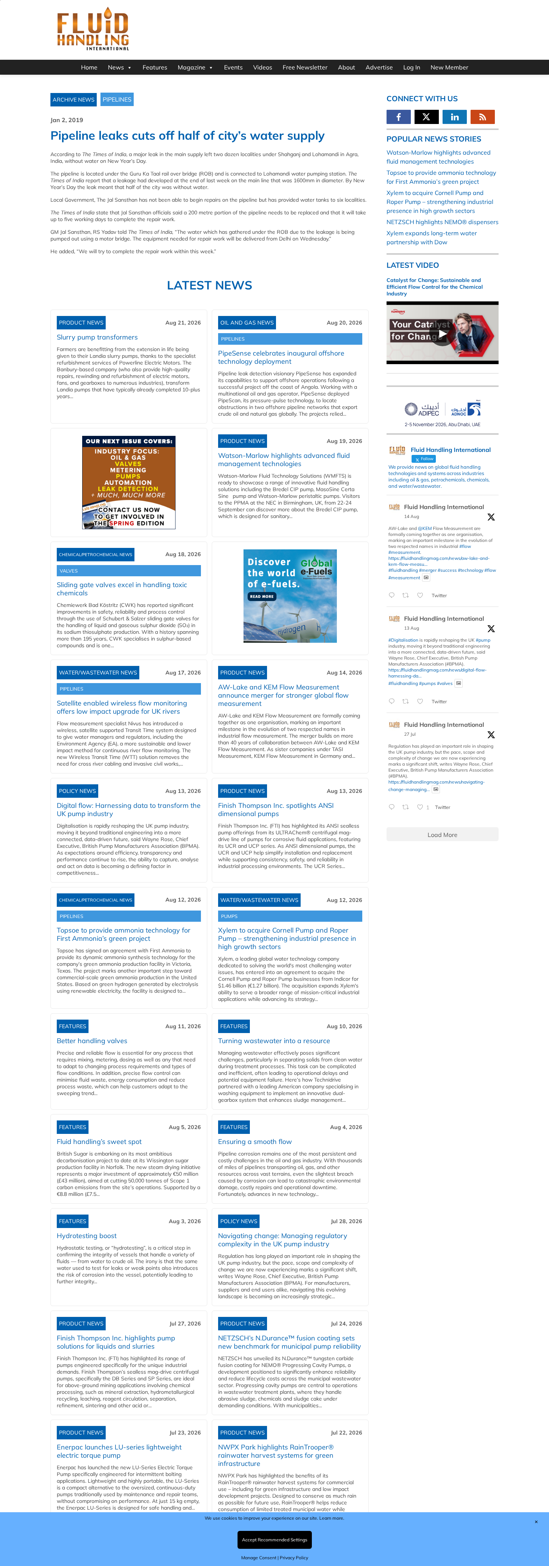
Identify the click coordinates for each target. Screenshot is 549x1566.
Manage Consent (258, 1557)
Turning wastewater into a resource (274, 1040)
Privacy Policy (294, 1557)
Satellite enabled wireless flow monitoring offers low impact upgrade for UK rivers (122, 707)
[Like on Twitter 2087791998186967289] (422, 702)
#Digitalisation (403, 640)
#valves (445, 683)
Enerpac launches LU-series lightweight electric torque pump (119, 1451)
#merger (428, 570)
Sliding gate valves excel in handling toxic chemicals (122, 588)
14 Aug (411, 516)
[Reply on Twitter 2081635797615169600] (393, 807)
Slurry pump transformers (97, 337)
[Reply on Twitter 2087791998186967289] (393, 702)
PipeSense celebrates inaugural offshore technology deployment (281, 357)
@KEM (425, 528)
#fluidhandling (403, 570)
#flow (465, 546)
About (346, 67)
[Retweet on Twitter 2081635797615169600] (407, 807)
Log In (411, 67)
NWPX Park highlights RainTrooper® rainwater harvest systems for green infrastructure (276, 1455)
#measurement (404, 552)
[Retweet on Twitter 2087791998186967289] (407, 702)
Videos (262, 67)
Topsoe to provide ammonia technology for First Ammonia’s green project (123, 934)
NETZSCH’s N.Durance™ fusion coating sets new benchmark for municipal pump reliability (289, 1342)
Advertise (379, 67)
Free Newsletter (305, 67)
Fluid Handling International (444, 507)
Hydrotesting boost (87, 1235)
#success (447, 570)
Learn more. (331, 1518)
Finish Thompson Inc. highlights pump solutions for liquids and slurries (116, 1342)
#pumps (427, 683)
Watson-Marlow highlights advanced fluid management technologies (284, 459)
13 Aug (411, 628)
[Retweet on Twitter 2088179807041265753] (407, 595)
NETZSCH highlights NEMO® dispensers (443, 222)
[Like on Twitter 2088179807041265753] (422, 595)
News (116, 67)
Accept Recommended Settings (274, 1539)
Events (233, 67)
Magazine (191, 67)
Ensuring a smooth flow (255, 1141)
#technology (470, 570)
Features (155, 67)
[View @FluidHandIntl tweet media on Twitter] (426, 577)
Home (89, 67)
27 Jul (410, 734)
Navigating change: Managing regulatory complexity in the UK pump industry (282, 1239)
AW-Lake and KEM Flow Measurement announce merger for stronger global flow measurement (283, 695)
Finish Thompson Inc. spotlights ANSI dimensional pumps (276, 809)
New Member (449, 67)
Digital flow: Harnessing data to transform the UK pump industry (129, 809)
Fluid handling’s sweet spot (99, 1141)
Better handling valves (92, 1040)
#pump (483, 640)
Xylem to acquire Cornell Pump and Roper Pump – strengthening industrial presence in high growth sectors (287, 938)
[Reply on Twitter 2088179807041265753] (393, 595)
